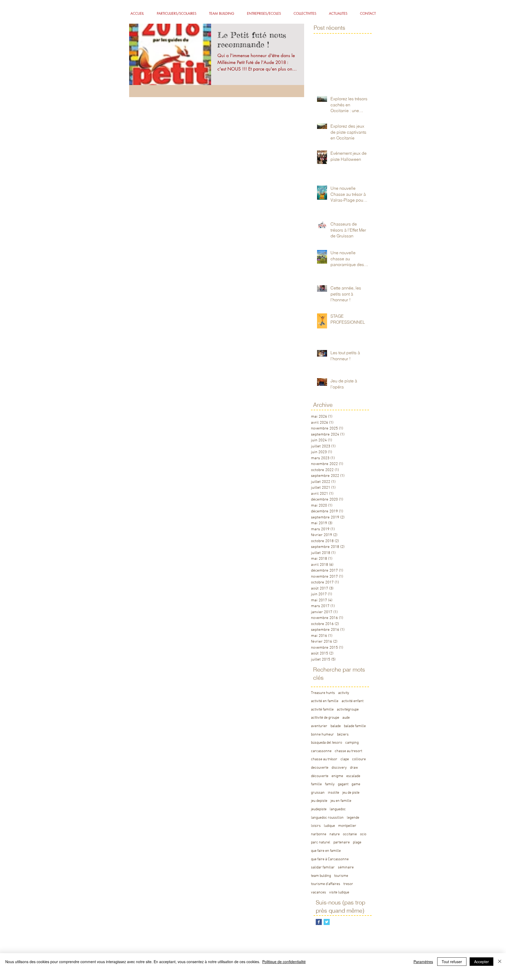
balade (335, 726)
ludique (329, 826)
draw (354, 768)
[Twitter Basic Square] (327, 922)
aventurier (319, 726)
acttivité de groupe (325, 718)
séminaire (346, 867)
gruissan (318, 793)
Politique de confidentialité (284, 961)
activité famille (322, 709)
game (356, 784)
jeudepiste (319, 809)
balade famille (355, 726)
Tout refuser (452, 961)
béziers (343, 734)
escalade (353, 776)
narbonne (318, 834)
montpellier (347, 826)
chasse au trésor (324, 759)
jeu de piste (350, 793)
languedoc (338, 809)
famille (316, 784)
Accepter (481, 961)
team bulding (321, 876)
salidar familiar (323, 867)
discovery (339, 768)
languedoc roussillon (327, 818)
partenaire (341, 842)
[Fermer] (500, 961)
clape (344, 759)
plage (357, 842)
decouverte (319, 768)
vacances (318, 892)
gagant (343, 784)
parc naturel (320, 842)
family (330, 784)
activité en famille (324, 701)
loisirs (316, 826)
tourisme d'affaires (325, 884)
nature (334, 834)
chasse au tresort (348, 751)
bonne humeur (322, 734)
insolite (333, 793)
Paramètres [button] (423, 961)
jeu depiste (319, 801)
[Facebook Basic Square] (319, 922)
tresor (348, 884)
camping (352, 743)
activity (343, 693)
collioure (359, 759)
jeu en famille (340, 801)
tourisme (341, 876)
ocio (363, 834)
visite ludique (339, 892)
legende (353, 818)
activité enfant (352, 701)
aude (346, 718)
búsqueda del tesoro (326, 743)
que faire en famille (326, 851)
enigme (337, 776)
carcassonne (321, 751)
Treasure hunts (323, 693)
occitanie (350, 834)
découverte (319, 776)
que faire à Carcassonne (330, 859)
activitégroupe (348, 709)
